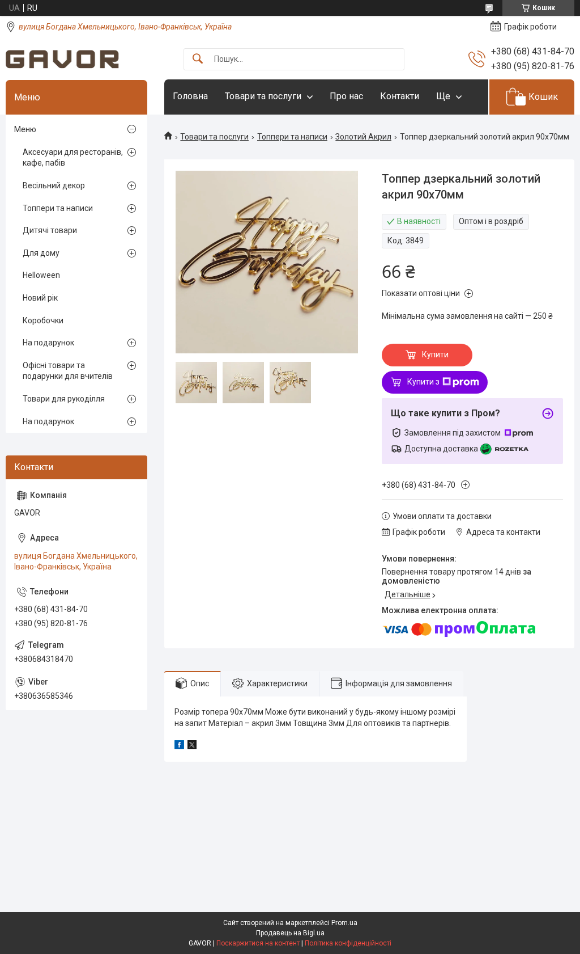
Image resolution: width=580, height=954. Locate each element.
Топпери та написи (292, 136)
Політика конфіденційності (348, 943)
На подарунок (48, 342)
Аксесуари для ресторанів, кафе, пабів (73, 157)
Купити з (423, 381)
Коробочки (43, 320)
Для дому (41, 253)
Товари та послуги (263, 96)
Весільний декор (54, 185)
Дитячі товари (50, 230)
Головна (190, 96)
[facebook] (179, 746)
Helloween (41, 275)
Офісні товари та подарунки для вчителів (68, 371)
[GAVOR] (62, 59)
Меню (25, 129)
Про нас (346, 96)
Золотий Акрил (363, 136)
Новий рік (40, 297)
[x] (192, 746)
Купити (435, 354)
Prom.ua (344, 923)
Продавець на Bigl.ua (290, 933)
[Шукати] (198, 59)
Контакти (399, 96)
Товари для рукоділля (64, 398)
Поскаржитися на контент (258, 943)
